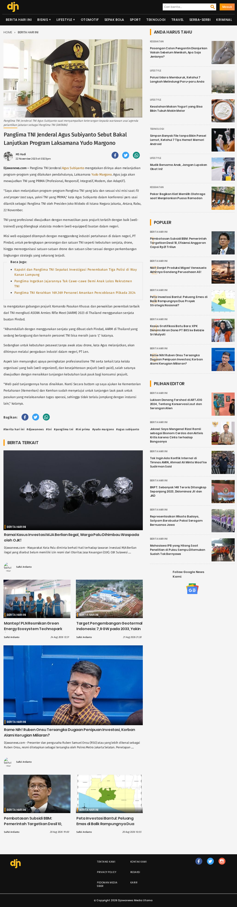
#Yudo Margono (103, 429)
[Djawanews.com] (12, 6)
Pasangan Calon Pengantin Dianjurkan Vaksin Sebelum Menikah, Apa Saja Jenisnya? (178, 52)
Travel (177, 19)
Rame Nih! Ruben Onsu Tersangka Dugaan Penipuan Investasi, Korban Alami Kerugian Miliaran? (176, 359)
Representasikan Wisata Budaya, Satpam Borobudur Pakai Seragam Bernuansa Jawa (176, 520)
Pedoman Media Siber (107, 884)
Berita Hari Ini (19, 19)
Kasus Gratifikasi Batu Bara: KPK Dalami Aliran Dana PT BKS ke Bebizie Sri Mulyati (177, 330)
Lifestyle (64, 19)
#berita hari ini (13, 429)
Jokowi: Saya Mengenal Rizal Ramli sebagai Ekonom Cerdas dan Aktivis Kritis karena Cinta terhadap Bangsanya (176, 435)
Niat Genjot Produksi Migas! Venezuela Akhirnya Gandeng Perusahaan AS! (178, 270)
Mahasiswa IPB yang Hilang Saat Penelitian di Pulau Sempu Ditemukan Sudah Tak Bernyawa (177, 550)
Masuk (227, 7)
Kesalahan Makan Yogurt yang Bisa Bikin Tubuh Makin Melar (176, 109)
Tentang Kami (106, 862)
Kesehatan (157, 41)
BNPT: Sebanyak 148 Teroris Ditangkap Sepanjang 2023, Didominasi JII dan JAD (178, 491)
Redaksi (135, 872)
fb (198, 865)
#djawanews (35, 429)
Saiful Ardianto (24, 567)
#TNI (49, 429)
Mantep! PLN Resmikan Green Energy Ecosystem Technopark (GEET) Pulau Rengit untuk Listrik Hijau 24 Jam (34, 632)
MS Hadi (21, 154)
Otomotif (90, 19)
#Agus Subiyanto (127, 429)
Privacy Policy (106, 872)
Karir (133, 882)
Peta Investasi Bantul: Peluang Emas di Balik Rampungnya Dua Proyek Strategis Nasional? (105, 824)
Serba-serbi (200, 19)
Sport (135, 19)
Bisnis (42, 19)
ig (222, 865)
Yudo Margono (101, 174)
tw (210, 865)
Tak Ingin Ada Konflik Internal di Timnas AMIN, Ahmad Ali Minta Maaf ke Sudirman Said (178, 462)
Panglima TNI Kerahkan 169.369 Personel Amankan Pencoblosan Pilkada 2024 (75, 293)
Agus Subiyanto (73, 168)
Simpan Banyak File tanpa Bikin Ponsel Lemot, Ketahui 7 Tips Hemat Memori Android (178, 140)
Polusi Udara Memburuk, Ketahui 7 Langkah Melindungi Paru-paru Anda (177, 79)
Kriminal (224, 19)
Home (7, 32)
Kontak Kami (138, 862)
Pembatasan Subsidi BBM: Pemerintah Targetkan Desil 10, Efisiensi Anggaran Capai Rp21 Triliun (33, 827)
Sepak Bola (114, 19)
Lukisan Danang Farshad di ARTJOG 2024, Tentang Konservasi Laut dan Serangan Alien (176, 404)
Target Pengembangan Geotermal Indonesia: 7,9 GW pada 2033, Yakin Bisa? (109, 629)
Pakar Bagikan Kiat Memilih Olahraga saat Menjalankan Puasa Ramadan (178, 196)
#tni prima (83, 429)
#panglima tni (63, 429)
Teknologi (156, 19)
